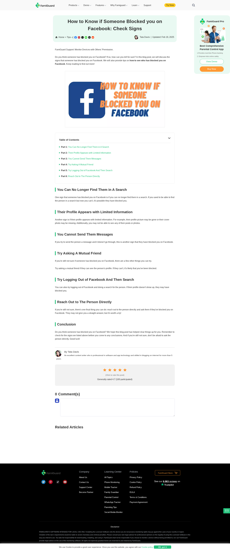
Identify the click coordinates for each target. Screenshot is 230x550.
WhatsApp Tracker (112, 502)
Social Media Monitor (113, 512)
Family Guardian (111, 492)
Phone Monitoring (112, 482)
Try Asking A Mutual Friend (80, 164)
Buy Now (211, 69)
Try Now (170, 5)
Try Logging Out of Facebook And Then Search (90, 170)
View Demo (211, 61)
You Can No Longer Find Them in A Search (88, 147)
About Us (83, 477)
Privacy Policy (136, 477)
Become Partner (86, 492)
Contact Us (84, 482)
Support (147, 5)
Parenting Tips (110, 507)
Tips (69, 37)
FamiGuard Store (165, 473)
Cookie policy (147, 547)
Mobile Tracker (110, 487)
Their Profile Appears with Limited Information (89, 153)
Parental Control (111, 497)
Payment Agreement (138, 502)
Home (61, 37)
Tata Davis (73, 352)
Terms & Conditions (138, 497)
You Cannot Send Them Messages (84, 159)
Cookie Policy (136, 482)
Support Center (85, 487)
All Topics (108, 477)
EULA (132, 492)
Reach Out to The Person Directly (84, 176)
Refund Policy (136, 487)
